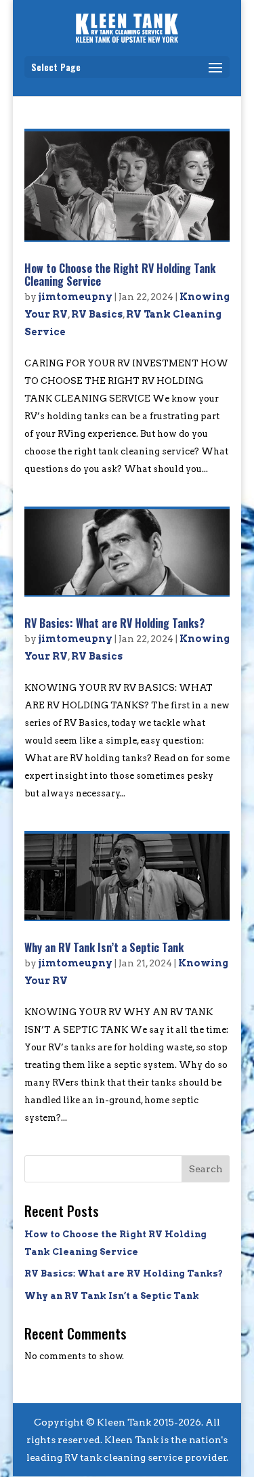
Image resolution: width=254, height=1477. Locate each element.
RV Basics (97, 314)
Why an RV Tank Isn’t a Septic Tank (104, 947)
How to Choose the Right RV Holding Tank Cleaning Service (119, 274)
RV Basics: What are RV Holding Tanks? (114, 623)
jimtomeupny (75, 296)
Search (206, 1168)
